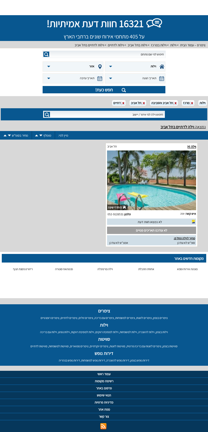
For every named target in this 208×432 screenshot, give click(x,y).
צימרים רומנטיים (50, 318)
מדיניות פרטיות (104, 402)
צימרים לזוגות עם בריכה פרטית (144, 346)
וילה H (191, 146)
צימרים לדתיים (69, 318)
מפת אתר (104, 409)
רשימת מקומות (104, 381)
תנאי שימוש (104, 395)
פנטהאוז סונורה (64, 269)
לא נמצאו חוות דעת (150, 222)
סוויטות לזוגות (117, 346)
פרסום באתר (104, 388)
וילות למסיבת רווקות (82, 332)
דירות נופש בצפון (139, 360)
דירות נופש (104, 353)
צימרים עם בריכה (104, 318)
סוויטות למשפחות (59, 346)
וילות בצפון (162, 332)
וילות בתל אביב (137, 45)
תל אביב (112, 146)
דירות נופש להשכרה (117, 360)
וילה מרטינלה (105, 269)
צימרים (104, 311)
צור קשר (104, 416)
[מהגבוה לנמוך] (40, 135)
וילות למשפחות (128, 332)
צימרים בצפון (160, 318)
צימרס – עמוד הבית (192, 45)
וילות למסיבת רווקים (106, 332)
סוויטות (104, 339)
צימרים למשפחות (125, 318)
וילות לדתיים (116, 45)
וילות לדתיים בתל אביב (89, 45)
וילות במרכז (158, 45)
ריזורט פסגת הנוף (23, 269)
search (46, 54)
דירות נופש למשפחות (93, 360)
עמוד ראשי (104, 374)
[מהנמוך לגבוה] (36, 135)
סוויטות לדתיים (38, 346)
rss (103, 426)
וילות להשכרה (146, 332)
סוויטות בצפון (170, 346)
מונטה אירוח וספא (187, 269)
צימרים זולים (86, 318)
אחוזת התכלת (146, 269)
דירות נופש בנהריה (69, 360)
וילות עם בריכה (48, 332)
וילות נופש (64, 332)
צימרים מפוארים (79, 346)
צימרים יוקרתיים (99, 346)
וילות (173, 45)
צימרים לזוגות (144, 318)
